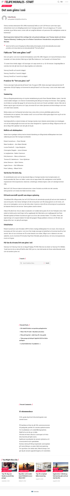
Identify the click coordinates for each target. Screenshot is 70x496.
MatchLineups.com (44, 448)
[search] (58, 2)
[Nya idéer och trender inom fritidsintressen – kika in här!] (26, 467)
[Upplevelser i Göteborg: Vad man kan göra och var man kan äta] (60, 467)
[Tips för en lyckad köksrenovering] (43, 467)
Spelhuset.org (23, 439)
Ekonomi (5, 468)
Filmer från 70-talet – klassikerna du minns (32, 331)
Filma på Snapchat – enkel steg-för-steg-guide (33, 335)
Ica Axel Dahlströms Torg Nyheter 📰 (30, 343)
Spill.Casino (33, 437)
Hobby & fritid (7, 5)
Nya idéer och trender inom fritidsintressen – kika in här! (26, 476)
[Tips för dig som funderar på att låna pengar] (9, 467)
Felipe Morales (12, 17)
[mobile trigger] (3, 2)
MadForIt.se (23, 432)
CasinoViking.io (25, 446)
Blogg (55, 468)
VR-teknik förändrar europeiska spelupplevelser (33, 328)
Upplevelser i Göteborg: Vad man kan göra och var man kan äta (60, 476)
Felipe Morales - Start (19, 2)
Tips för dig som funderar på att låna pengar (8, 476)
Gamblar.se (24, 425)
